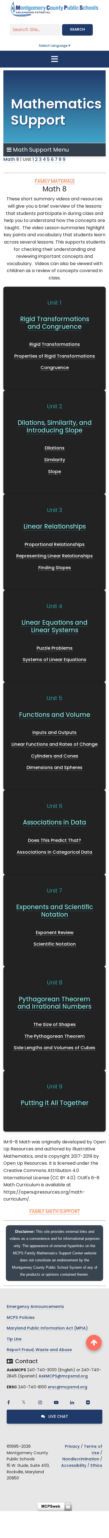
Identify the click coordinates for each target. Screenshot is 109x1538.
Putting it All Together (55, 1103)
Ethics (96, 1466)
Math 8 (11, 159)
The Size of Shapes (54, 1025)
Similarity (54, 460)
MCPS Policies (21, 1318)
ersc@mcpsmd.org (67, 1387)
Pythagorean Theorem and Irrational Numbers (54, 1004)
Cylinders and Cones (54, 756)
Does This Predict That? (54, 841)
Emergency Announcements (35, 1307)
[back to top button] (94, 1343)
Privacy (72, 1447)
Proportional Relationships (55, 545)
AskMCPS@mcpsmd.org (63, 1376)
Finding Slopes (54, 568)
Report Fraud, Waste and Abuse (39, 1350)
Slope (54, 472)
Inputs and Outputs (54, 733)
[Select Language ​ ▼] (71, 46)
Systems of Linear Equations (54, 660)
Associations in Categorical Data (54, 852)
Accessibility (73, 1466)
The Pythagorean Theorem (54, 1036)
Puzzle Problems (55, 648)
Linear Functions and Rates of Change (54, 744)
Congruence (55, 368)
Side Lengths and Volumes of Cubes (54, 1048)
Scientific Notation (55, 944)
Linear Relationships (54, 527)
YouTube (56, 1402)
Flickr (88, 1402)
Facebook (8, 1402)
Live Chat (57, 1417)
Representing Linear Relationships (54, 556)
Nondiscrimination (80, 1459)
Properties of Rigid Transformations (54, 356)
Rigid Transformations (54, 344)
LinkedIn (72, 1402)
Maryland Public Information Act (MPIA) (47, 1328)
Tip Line (14, 1339)
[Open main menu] (54, 59)
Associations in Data (54, 823)
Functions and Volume (54, 715)
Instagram (40, 1402)
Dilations (55, 448)
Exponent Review (55, 933)
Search (77, 29)
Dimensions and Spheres (54, 768)
